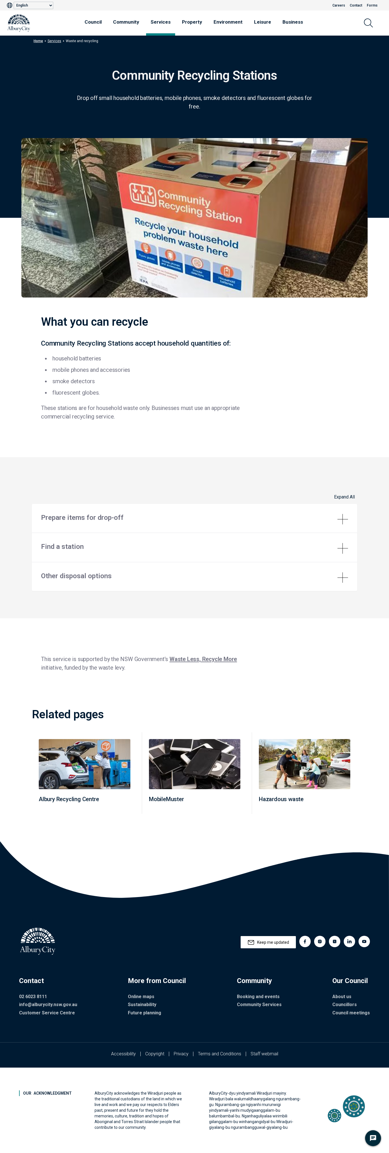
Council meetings (351, 1012)
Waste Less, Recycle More (203, 659)
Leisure (262, 22)
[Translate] (10, 5)
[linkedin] (349, 941)
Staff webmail (264, 1053)
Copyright (154, 1053)
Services (161, 22)
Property (192, 22)
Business (292, 22)
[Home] (19, 23)
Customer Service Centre (47, 1012)
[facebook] (305, 941)
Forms (372, 5)
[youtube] (364, 941)
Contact (356, 5)
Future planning (144, 1012)
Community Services (259, 1004)
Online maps (141, 996)
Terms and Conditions (219, 1053)
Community (126, 22)
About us (341, 996)
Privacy (181, 1053)
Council (93, 22)
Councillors (344, 1004)
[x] (334, 941)
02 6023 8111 (33, 996)
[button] (194, 518)
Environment (228, 22)
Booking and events (258, 996)
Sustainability (142, 1004)
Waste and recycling (82, 41)
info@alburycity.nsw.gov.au (48, 1004)
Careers (338, 5)
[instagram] (319, 941)
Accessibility (123, 1053)
